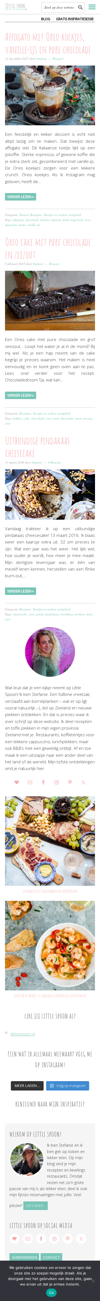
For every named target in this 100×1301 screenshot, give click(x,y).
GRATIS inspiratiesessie (75, 19)
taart (78, 418)
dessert (44, 220)
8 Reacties (54, 462)
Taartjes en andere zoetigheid (62, 215)
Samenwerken (24, 1257)
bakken (17, 418)
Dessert (24, 215)
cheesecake (20, 614)
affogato (18, 220)
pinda (40, 614)
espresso (56, 220)
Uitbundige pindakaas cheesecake (37, 447)
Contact (51, 1257)
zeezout (87, 418)
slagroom (11, 225)
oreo (88, 220)
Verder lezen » (20, 196)
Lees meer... (36, 1205)
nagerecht (76, 220)
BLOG (45, 19)
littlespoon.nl (23, 1034)
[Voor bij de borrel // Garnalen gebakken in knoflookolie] (50, 945)
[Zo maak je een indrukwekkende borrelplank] (50, 841)
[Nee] (93, 1281)
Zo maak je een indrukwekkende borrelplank (50, 891)
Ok (51, 1292)
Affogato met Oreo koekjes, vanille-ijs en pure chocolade (48, 43)
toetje (22, 225)
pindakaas (52, 614)
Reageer (58, 58)
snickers (79, 614)
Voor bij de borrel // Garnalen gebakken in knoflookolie (50, 995)
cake (26, 418)
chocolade (32, 220)
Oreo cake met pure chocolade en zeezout (48, 248)
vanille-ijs (33, 225)
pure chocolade (64, 418)
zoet (7, 423)
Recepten (36, 215)
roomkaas (66, 614)
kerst (66, 220)
